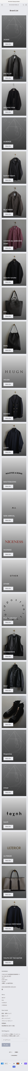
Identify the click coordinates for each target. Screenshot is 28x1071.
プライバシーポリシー (7, 1021)
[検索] (23, 4)
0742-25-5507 (7, 976)
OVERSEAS (4, 1005)
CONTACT (4, 1002)
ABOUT (3, 997)
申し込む (6, 1044)
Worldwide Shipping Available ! (14, 1)
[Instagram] (2, 989)
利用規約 (4, 1023)
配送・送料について (6, 1013)
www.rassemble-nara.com (9, 987)
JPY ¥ (10, 1052)
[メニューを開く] (2, 4)
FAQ (3, 1000)
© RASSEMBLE (14, 1055)
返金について (5, 1016)
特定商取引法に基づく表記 (8, 1026)
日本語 (16, 1052)
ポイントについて (6, 1018)
